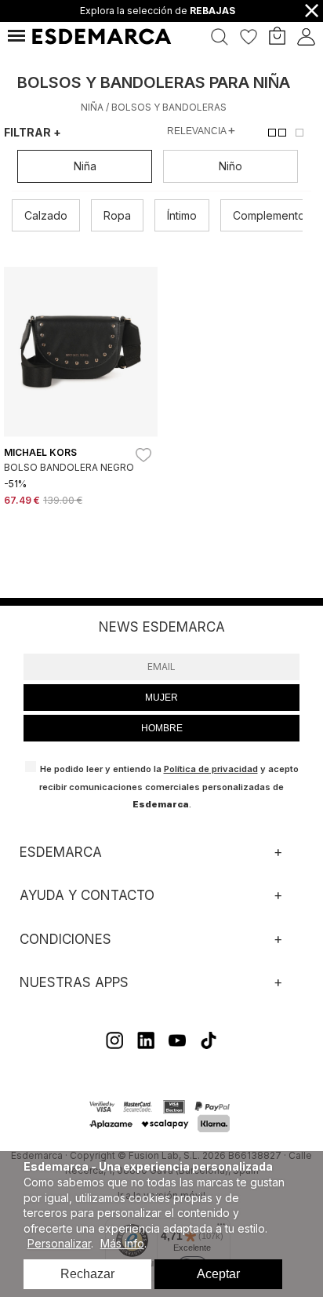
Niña (92, 107)
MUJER (161, 697)
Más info (122, 1243)
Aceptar (218, 1274)
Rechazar (87, 1274)
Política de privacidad (211, 768)
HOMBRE (162, 728)
